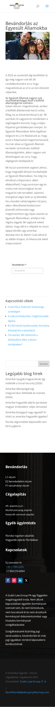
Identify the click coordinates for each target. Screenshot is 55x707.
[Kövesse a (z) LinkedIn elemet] (20, 580)
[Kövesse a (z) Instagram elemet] (14, 580)
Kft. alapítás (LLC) (14, 505)
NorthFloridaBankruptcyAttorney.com (27, 692)
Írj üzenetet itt (14, 562)
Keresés (44, 363)
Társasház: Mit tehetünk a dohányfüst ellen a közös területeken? (23, 339)
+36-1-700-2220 (15, 566)
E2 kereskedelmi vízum (19, 481)
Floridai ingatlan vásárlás (20, 535)
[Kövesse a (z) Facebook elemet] (8, 580)
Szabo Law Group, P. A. (33, 681)
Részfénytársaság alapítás (19, 510)
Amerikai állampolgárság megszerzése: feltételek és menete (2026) (25, 393)
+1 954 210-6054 (15, 571)
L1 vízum (11, 477)
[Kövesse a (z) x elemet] (26, 580)
